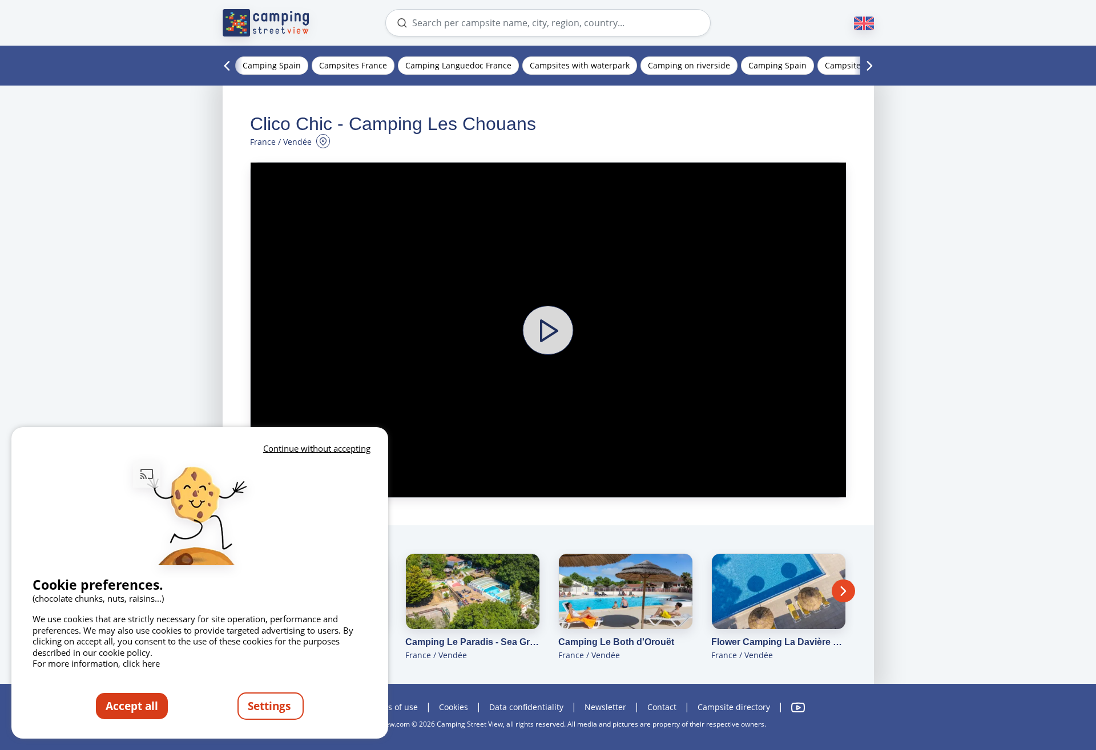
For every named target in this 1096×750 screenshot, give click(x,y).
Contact (661, 707)
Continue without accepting (316, 448)
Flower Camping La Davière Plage (778, 642)
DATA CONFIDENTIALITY (526, 707)
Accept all (132, 706)
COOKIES (453, 707)
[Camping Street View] (266, 23)
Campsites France (353, 65)
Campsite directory (734, 707)
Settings (270, 706)
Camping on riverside (689, 65)
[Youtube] (798, 707)
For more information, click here (96, 663)
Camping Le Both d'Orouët (616, 642)
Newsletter (605, 707)
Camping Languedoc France (458, 65)
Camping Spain (272, 65)
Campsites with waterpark (580, 65)
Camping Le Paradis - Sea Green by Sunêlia (472, 642)
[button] (548, 330)
